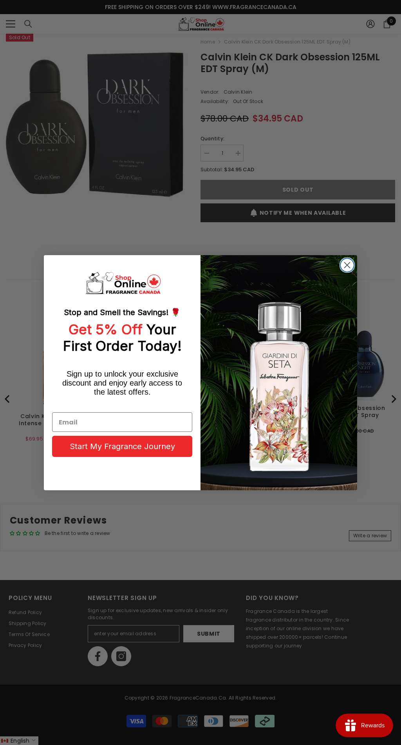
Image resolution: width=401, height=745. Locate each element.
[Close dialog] (347, 265)
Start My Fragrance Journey (122, 446)
